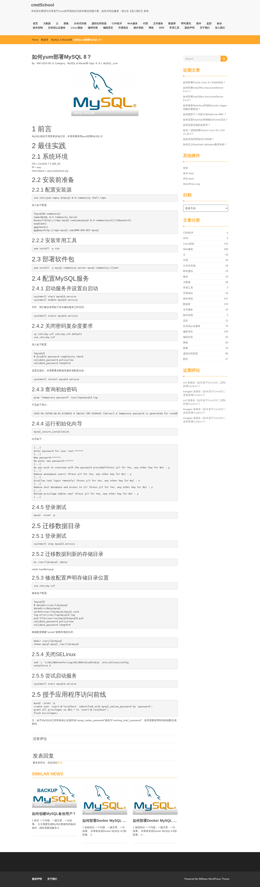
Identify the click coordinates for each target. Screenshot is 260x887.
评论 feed (188, 178)
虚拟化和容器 (99, 23)
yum (115, 63)
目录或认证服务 (56, 27)
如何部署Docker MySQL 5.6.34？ (104, 821)
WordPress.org (191, 184)
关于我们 (205, 27)
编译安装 (93, 27)
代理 (145, 23)
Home (35, 39)
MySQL (107, 63)
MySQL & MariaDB (61, 39)
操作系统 (138, 27)
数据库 (172, 23)
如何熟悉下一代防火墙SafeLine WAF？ (204, 114)
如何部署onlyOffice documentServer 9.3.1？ (203, 89)
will (185, 382)
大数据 (47, 23)
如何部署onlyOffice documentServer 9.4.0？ (203, 98)
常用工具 (174, 27)
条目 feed (188, 173)
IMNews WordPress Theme (214, 878)
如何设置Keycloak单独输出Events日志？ (205, 119)
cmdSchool (42, 4)
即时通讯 (186, 23)
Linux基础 (77, 27)
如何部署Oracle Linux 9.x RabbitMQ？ (204, 82)
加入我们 (220, 27)
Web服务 (132, 23)
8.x (100, 63)
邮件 (198, 23)
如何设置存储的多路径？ (196, 124)
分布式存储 (80, 23)
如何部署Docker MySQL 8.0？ (155, 821)
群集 (66, 23)
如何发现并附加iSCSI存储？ (198, 139)
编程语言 (108, 27)
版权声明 (190, 27)
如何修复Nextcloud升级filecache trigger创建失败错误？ (205, 107)
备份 (219, 23)
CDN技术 (117, 23)
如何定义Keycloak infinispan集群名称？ (205, 144)
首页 (35, 23)
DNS (161, 27)
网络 (151, 27)
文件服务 (158, 23)
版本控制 (38, 27)
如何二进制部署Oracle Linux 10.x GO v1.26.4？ (204, 132)
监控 (209, 23)
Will (38, 63)
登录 (59, 762)
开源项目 (123, 27)
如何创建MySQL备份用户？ (54, 814)
